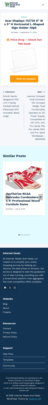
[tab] (19, 235)
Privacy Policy (10, 332)
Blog (5, 304)
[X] (10, 288)
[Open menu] (42, 4)
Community (9, 365)
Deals (24, 17)
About (6, 308)
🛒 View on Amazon (24, 78)
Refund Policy (10, 337)
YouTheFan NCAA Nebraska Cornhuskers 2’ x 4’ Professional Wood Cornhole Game (24, 199)
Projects (7, 312)
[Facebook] (5, 288)
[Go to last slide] (7, 197)
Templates (8, 360)
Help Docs (8, 354)
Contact (7, 328)
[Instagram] (15, 288)
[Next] (40, 197)
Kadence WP (35, 399)
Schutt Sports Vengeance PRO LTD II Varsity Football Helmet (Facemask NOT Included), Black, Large (11, 104)
